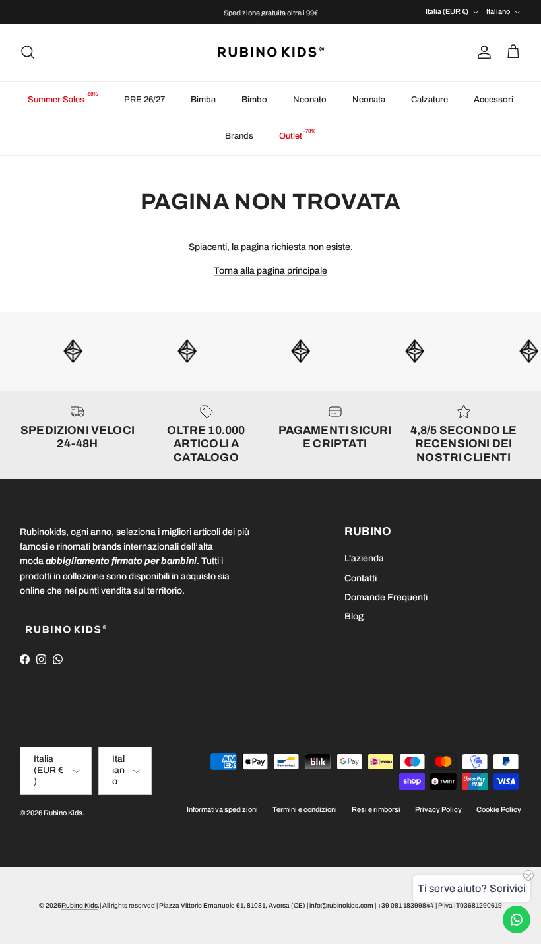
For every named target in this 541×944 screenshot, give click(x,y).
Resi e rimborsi (376, 809)
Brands (239, 136)
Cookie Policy (498, 809)
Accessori (493, 99)
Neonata (368, 99)
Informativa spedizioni (222, 809)
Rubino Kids (63, 813)
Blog (354, 616)
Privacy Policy (438, 809)
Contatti (360, 578)
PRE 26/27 (144, 99)
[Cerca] (28, 52)
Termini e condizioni (304, 809)
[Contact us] (516, 919)
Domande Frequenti (386, 597)
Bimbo (254, 99)
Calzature (429, 99)
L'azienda (364, 558)
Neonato (310, 99)
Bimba (203, 99)
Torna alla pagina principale (270, 271)
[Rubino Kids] (271, 52)
